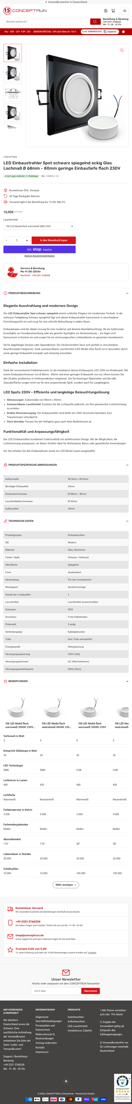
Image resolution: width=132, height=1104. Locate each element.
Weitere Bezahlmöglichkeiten (39, 256)
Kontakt (40, 1047)
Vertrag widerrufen (46, 1042)
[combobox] (52, 21)
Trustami (91, 952)
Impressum (42, 1052)
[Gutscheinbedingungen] (123, 31)
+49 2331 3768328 (41, 275)
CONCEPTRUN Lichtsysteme (60, 1093)
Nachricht (25, 275)
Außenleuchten (76, 1021)
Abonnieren (90, 991)
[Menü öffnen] (125, 11)
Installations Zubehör (80, 1030)
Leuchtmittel (10, 219)
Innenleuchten (76, 1017)
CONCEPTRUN (10, 157)
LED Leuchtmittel (77, 1026)
